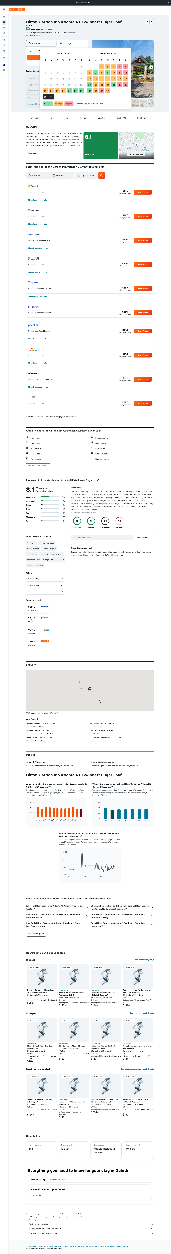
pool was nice (32, 554)
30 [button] (45, 97)
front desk (44, 554)
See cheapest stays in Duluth (142, 1013)
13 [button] (69, 79)
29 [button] (81, 91)
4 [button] (57, 72)
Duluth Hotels (121, 1246)
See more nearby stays (144, 959)
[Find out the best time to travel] (4, 50)
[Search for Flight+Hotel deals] (4, 32)
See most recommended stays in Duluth (137, 1069)
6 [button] (69, 72)
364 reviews (46, 29)
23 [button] (45, 91)
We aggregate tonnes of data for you (45, 1228)
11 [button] (57, 79)
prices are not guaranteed (75, 1217)
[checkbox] (38, 608)
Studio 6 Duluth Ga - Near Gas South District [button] (39, 1047)
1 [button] (81, 66)
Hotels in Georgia (91, 1246)
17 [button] (51, 85)
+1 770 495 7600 (33, 35)
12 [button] (63, 79)
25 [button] (57, 91)
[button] (168, 3)
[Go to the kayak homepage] (17, 9)
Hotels (41, 1246)
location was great (49, 549)
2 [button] (45, 72)
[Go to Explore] (4, 40)
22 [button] (81, 85)
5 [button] (63, 72)
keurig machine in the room (53, 560)
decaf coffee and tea (35, 565)
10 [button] (51, 79)
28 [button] (75, 91)
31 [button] (51, 97)
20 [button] (69, 85)
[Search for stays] (4, 22)
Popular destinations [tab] (57, 1179)
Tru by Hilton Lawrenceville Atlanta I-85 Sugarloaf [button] (137, 1047)
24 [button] (51, 91)
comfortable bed (33, 560)
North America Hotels (53, 1246)
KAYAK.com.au (31, 1246)
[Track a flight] (4, 45)
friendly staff (31, 543)
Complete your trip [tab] (37, 1179)
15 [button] (81, 79)
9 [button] (45, 79)
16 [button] (45, 85)
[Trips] (4, 57)
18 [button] (57, 85)
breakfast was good (46, 543)
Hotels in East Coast (107, 1246)
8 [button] (81, 72)
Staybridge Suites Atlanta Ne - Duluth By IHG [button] (39, 1100)
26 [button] (63, 91)
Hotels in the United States (73, 1246)
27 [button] (69, 91)
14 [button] (75, 79)
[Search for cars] (4, 27)
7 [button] (75, 72)
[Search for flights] (4, 17)
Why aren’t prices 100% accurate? (43, 1233)
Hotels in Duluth (38, 1195)
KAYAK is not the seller (38, 1224)
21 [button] (75, 85)
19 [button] (63, 85)
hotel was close (57, 554)
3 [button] (51, 72)
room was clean (33, 549)
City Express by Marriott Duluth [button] (72, 1046)
